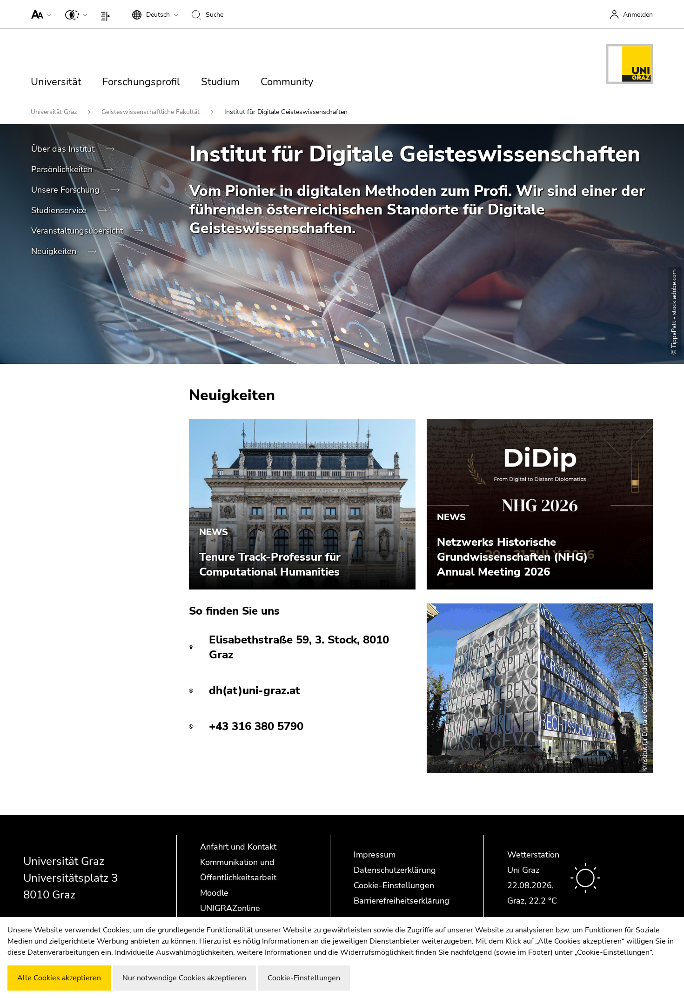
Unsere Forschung (66, 189)
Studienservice (60, 210)
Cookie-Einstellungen (394, 885)
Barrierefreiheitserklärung (401, 900)
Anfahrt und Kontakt (238, 846)
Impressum (375, 854)
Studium (220, 82)
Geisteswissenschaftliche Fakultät (151, 111)
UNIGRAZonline (230, 908)
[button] (39, 14)
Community (287, 82)
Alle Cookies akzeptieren (59, 978)
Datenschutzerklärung (395, 870)
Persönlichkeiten (63, 169)
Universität (56, 82)
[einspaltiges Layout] (107, 14)
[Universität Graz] (629, 65)
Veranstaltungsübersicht (78, 230)
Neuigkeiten (55, 251)
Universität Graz (55, 111)
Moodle (214, 892)
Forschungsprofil (141, 82)
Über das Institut (64, 148)
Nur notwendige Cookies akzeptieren (184, 978)
